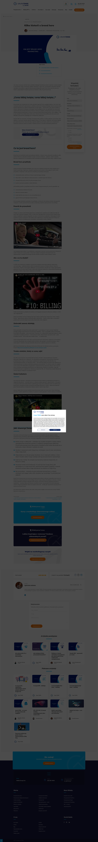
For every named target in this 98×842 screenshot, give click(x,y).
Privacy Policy (55, 423)
